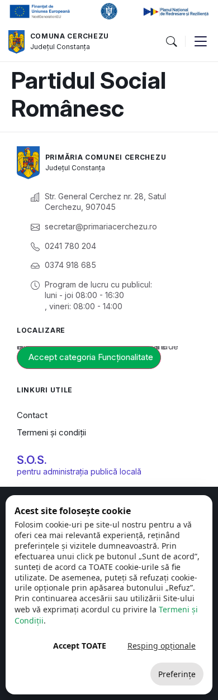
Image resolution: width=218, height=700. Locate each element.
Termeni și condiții (51, 432)
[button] (171, 42)
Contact (32, 415)
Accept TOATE (79, 645)
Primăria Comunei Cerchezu (106, 157)
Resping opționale (161, 645)
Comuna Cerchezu (70, 36)
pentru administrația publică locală (79, 471)
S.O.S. (32, 460)
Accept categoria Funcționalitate (91, 357)
